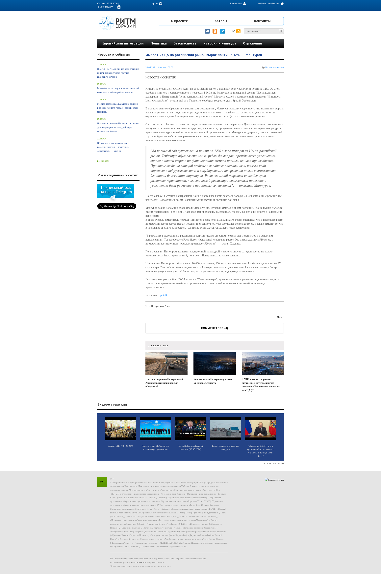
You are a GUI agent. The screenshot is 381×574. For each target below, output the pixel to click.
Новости (162, 67)
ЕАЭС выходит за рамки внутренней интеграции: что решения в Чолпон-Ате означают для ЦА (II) (261, 385)
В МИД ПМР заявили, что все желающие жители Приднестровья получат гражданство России (118, 73)
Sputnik (163, 295)
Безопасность (184, 43)
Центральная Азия (160, 306)
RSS (233, 30)
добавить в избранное (269, 3)
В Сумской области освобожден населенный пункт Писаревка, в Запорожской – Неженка (113, 147)
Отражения (252, 43)
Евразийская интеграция (123, 43)
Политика (158, 43)
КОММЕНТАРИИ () (214, 328)
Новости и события (160, 77)
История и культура (219, 43)
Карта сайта (236, 3)
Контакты (262, 21)
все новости (103, 160)
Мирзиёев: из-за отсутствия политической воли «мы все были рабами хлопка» (118, 90)
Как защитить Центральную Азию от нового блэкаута (213, 381)
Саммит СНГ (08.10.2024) (120, 446)
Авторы (221, 21)
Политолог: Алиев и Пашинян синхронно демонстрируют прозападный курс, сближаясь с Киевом (118, 127)
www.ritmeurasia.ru (140, 562)
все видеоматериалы (274, 463)
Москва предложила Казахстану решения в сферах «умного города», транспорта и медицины (117, 107)
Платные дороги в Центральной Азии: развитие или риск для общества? (164, 383)
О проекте (179, 21)
